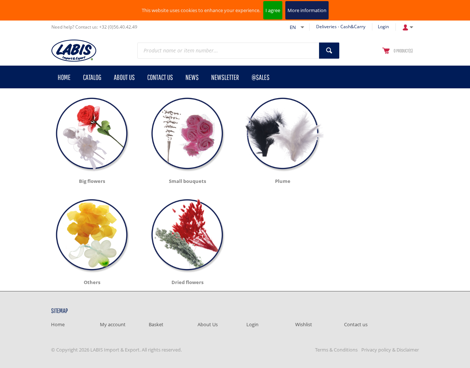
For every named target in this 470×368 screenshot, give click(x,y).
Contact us (356, 324)
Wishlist (303, 324)
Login (383, 26)
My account (113, 324)
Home (58, 324)
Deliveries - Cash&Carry (340, 26)
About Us (208, 324)
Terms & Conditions (336, 349)
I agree (272, 10)
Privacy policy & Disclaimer (390, 349)
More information (307, 10)
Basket (156, 324)
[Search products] (329, 51)
